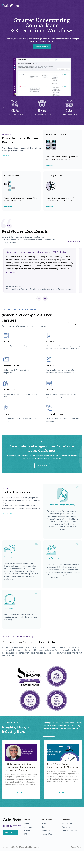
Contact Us (46, 830)
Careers (27, 830)
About (26, 823)
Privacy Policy (76, 847)
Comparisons (67, 823)
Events (44, 827)
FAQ (25, 834)
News (44, 823)
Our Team (28, 827)
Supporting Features (70, 830)
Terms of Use (47, 834)
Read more (10, 272)
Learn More (5, 156)
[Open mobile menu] (80, 5)
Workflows (66, 827)
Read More (21, 793)
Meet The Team (7, 513)
